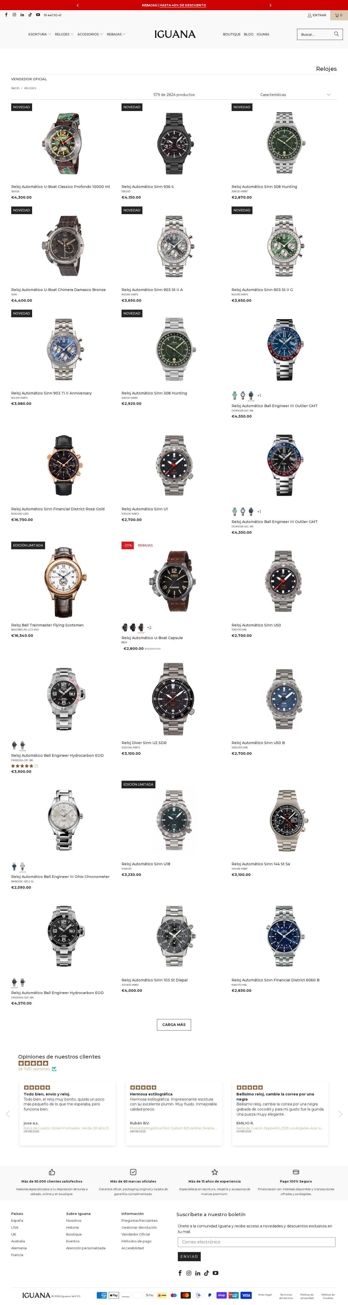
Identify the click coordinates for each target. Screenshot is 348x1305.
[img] (176, 1063)
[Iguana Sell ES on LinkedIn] (22, 15)
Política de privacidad (307, 1296)
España (17, 1220)
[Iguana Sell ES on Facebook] (6, 15)
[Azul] (251, 396)
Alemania (19, 1248)
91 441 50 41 (52, 15)
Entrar (319, 15)
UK (13, 1234)
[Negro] (125, 628)
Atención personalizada (85, 1248)
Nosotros (73, 1220)
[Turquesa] (235, 396)
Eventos (72, 1241)
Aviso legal (265, 1294)
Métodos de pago (137, 1241)
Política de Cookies (328, 1296)
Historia (72, 1227)
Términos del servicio (286, 1296)
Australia (18, 1241)
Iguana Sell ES (70, 1296)
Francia (17, 1255)
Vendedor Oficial (136, 1234)
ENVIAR (189, 1256)
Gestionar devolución (139, 1227)
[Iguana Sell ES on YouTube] (38, 15)
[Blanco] (243, 396)
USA (14, 1227)
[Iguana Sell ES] (175, 34)
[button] (40, 34)
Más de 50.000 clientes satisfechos (51, 1181)
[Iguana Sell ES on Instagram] (14, 15)
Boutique (74, 1234)
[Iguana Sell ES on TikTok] (30, 15)
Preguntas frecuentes (139, 1220)
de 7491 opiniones (34, 1069)
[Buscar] (336, 34)
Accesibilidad (133, 1248)
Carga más (174, 1024)
